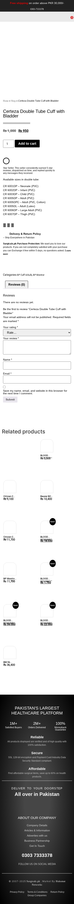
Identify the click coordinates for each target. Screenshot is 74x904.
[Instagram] (44, 869)
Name (7, 359)
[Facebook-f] (29, 869)
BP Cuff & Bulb (24, 275)
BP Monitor (38, 275)
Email (7, 373)
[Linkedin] (37, 869)
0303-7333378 (37, 9)
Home (6, 101)
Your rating (10, 327)
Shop (13, 101)
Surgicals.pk (33, 881)
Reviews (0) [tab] (16, 284)
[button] (57, 15)
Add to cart (27, 143)
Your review (11, 338)
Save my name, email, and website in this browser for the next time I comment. (35, 392)
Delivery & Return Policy (25, 233)
